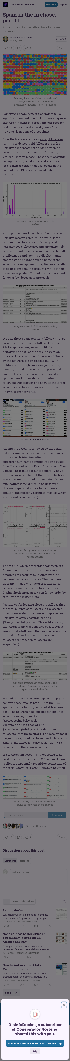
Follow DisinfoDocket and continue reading (35, 1043)
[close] (64, 1004)
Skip (35, 1051)
